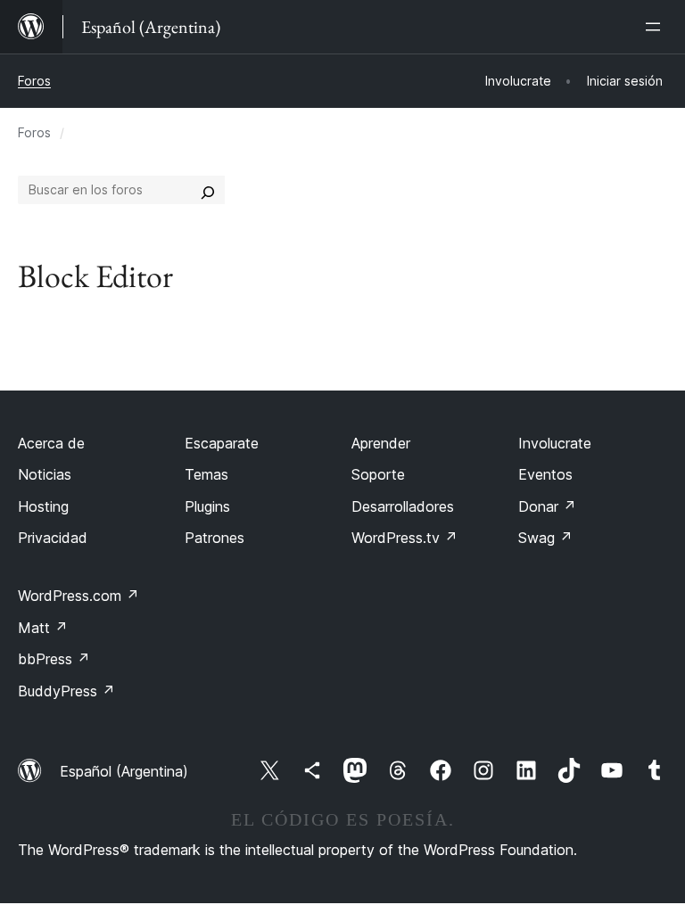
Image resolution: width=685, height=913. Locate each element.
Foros (34, 80)
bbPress (54, 659)
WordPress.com (78, 596)
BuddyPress (66, 691)
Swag (545, 538)
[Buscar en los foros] (208, 190)
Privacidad (52, 538)
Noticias (44, 474)
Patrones (214, 538)
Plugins (207, 506)
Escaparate (222, 443)
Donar (547, 506)
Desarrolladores (402, 506)
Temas (206, 474)
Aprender (380, 443)
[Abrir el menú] (656, 26)
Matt (43, 628)
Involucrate (554, 443)
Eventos (545, 474)
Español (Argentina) (124, 771)
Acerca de (51, 443)
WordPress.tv (404, 538)
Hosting (43, 506)
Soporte (378, 474)
